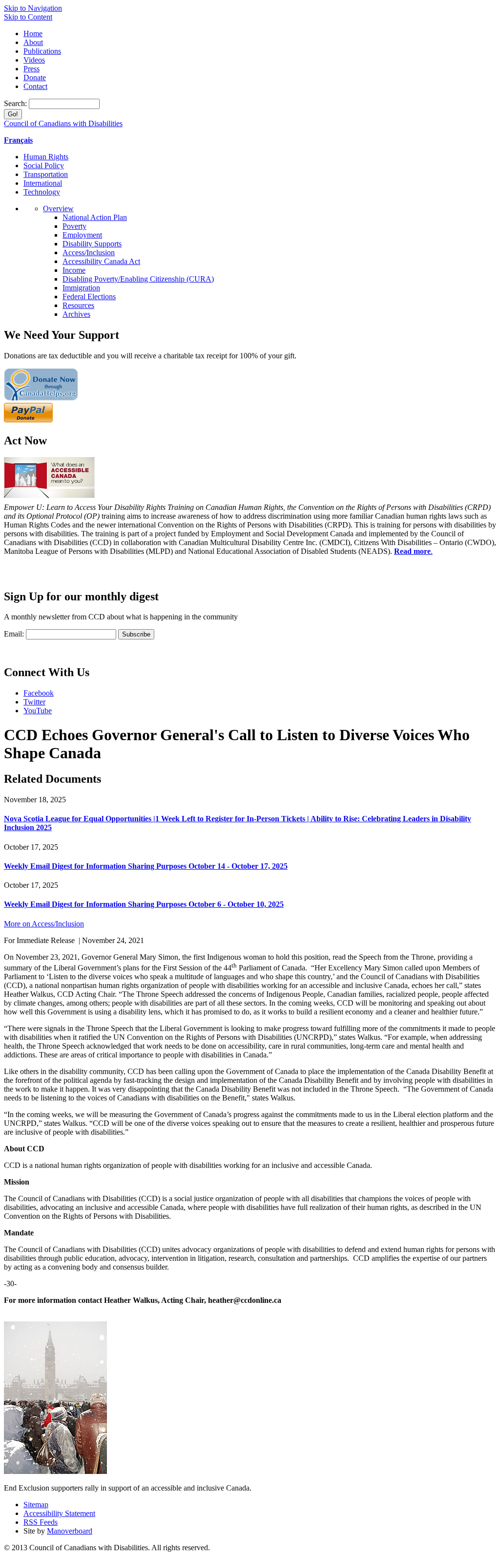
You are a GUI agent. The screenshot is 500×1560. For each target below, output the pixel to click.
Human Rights (45, 157)
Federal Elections (89, 296)
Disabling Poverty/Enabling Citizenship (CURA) (138, 279)
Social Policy (43, 165)
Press (31, 69)
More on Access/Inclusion (44, 924)
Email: (14, 634)
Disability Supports (92, 244)
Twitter (34, 702)
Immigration (81, 288)
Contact (35, 86)
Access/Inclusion (88, 252)
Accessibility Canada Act (101, 261)
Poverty (74, 226)
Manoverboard (69, 1531)
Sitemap (35, 1504)
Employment (82, 235)
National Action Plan (94, 217)
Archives (76, 314)
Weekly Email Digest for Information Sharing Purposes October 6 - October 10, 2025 (144, 904)
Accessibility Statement (59, 1513)
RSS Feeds (40, 1522)
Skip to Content (28, 17)
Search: (16, 103)
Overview (58, 208)
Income (73, 270)
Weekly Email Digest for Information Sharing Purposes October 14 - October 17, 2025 (146, 866)
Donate (34, 77)
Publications (42, 51)
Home (32, 33)
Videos (34, 60)
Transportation (45, 174)
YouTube (37, 710)
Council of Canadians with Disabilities (63, 123)
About (33, 42)
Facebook (38, 693)
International (42, 183)
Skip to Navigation (33, 8)
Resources (78, 305)
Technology (41, 192)
